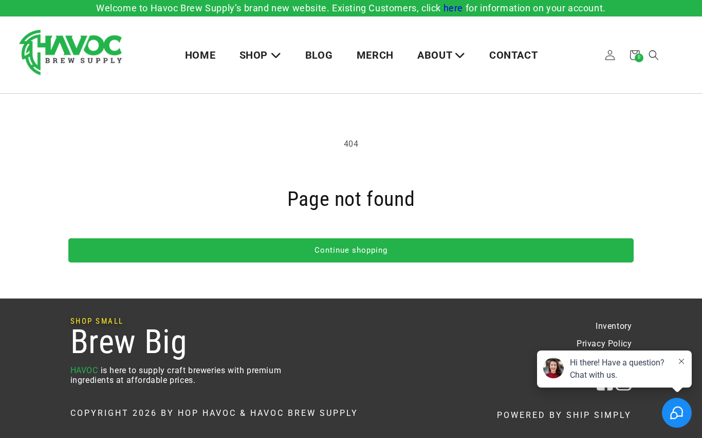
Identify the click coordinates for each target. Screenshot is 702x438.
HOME (200, 55)
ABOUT (436, 55)
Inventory (614, 326)
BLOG (318, 55)
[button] (653, 55)
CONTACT (513, 55)
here (453, 8)
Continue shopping (351, 250)
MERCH (375, 55)
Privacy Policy (604, 343)
